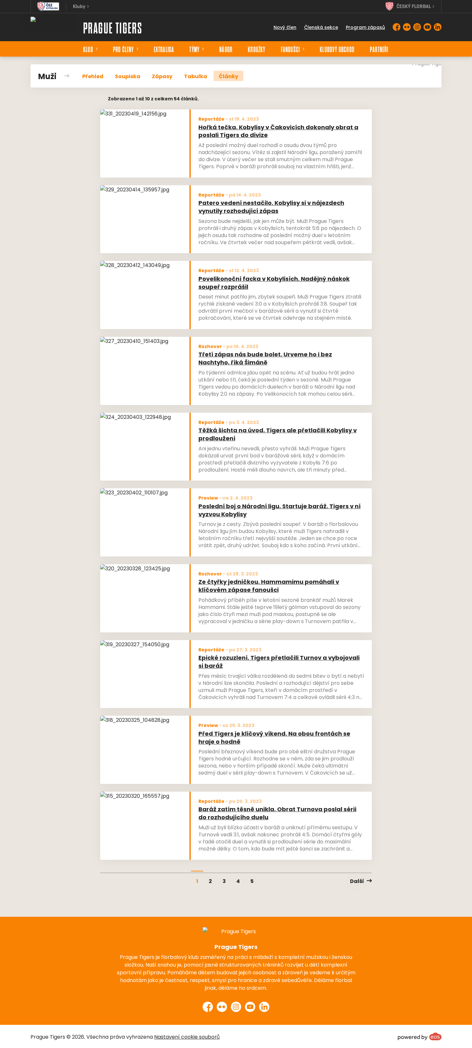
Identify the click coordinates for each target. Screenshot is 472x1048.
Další (357, 881)
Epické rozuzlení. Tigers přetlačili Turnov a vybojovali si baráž (279, 661)
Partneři (379, 48)
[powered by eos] (419, 1036)
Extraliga (164, 48)
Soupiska (127, 76)
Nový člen (285, 27)
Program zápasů (365, 27)
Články (228, 76)
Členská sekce (321, 27)
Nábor (225, 48)
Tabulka (195, 76)
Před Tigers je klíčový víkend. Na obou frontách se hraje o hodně (274, 737)
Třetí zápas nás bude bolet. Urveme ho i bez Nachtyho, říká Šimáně (265, 358)
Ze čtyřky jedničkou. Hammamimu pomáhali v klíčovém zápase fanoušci (268, 585)
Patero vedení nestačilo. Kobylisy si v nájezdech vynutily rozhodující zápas (271, 206)
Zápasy (162, 76)
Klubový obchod (337, 48)
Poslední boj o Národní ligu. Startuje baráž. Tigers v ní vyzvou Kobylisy (279, 510)
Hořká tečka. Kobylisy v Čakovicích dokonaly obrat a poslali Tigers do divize (278, 131)
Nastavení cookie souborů (187, 1036)
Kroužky (256, 48)
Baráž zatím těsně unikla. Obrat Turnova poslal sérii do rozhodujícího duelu (277, 813)
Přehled (92, 76)
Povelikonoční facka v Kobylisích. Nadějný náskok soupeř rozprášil (274, 282)
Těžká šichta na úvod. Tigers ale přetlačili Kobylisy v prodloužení (277, 434)
